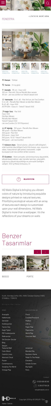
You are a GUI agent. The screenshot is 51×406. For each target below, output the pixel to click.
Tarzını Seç (6, 327)
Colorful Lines (7, 354)
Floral (28, 314)
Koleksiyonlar (7, 324)
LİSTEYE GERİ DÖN (38, 16)
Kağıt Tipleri (6, 330)
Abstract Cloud (7, 357)
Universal (29, 348)
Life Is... (28, 324)
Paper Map (29, 327)
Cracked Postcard (32, 318)
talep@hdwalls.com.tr (42, 390)
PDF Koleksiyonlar (8, 333)
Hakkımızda (6, 318)
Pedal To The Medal (32, 357)
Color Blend (6, 351)
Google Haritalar (11, 304)
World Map (29, 333)
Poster (4, 360)
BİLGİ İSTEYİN (28, 179)
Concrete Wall (31, 336)
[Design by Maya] (46, 401)
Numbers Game (31, 354)
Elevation (29, 360)
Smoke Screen (31, 364)
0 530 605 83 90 (42, 382)
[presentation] (37, 252)
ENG (43, 8)
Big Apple (29, 367)
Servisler (5, 321)
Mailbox (28, 321)
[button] (46, 45)
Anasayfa (5, 314)
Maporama (29, 330)
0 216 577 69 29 (43, 386)
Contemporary (7, 364)
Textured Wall (7, 348)
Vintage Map (6, 370)
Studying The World (9, 367)
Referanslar (6, 336)
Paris (27, 370)
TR (48, 8)
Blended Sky (30, 351)
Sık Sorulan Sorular (9, 339)
